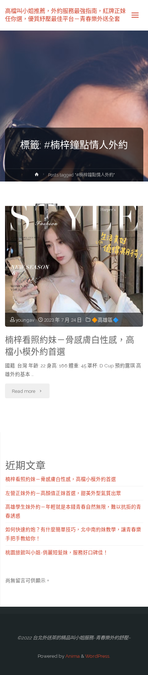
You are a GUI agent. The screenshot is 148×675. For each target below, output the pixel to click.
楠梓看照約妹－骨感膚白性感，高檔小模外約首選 (69, 346)
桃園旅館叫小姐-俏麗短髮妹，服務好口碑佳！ (56, 552)
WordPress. (97, 656)
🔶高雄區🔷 (105, 320)
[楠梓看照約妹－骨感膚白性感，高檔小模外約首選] (74, 301)
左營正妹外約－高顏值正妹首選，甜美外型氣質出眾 (63, 493)
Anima (72, 656)
